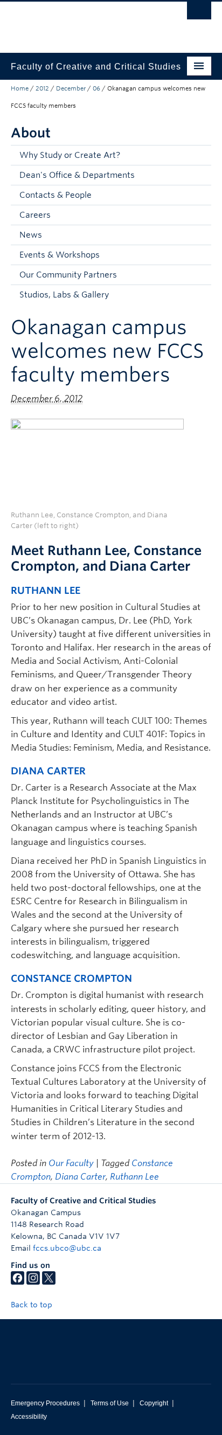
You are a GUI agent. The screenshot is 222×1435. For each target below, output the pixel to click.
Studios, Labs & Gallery (64, 295)
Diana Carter (48, 771)
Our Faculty (71, 1163)
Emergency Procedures (45, 1403)
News (30, 235)
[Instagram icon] (33, 1282)
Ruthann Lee (45, 590)
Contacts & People (55, 195)
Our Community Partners (68, 275)
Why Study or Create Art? (69, 155)
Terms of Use (110, 1403)
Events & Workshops (59, 255)
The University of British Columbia (81, 22)
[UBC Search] (199, 13)
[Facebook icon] (17, 1282)
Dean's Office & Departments (77, 175)
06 (96, 88)
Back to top (32, 1304)
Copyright (154, 1403)
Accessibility (29, 1416)
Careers (35, 215)
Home (20, 88)
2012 (42, 88)
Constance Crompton (71, 978)
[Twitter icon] (49, 1282)
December (71, 88)
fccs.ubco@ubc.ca (67, 1248)
